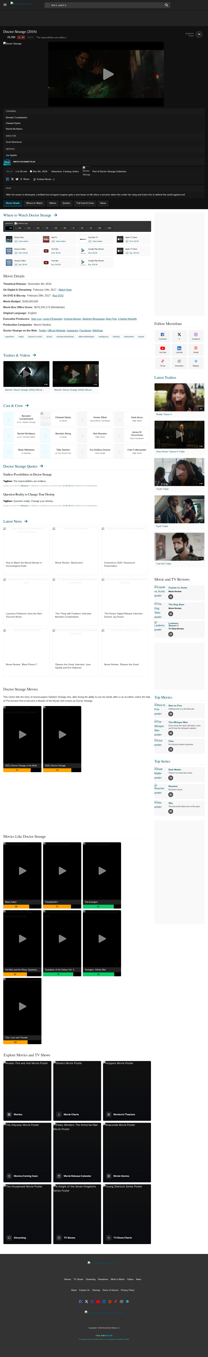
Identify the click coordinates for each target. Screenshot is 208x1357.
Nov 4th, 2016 (40, 171)
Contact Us (84, 1290)
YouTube (162, 352)
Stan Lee (36, 319)
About (74, 1290)
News (138, 1279)
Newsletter (179, 366)
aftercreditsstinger (86, 337)
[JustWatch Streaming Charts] (5, 37)
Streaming (90, 1279)
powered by (9, 223)
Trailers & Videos (16, 355)
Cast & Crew (13, 405)
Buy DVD (58, 295)
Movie (30, 37)
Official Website (56, 330)
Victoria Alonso (72, 319)
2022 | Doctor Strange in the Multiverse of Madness (23, 765)
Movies (67, 1279)
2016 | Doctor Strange (55, 765)
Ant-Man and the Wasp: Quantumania (23, 969)
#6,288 (11, 37)
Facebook (8, 179)
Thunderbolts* (51, 902)
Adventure (56, 171)
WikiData (97, 330)
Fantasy (67, 171)
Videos (130, 1279)
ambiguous (104, 337)
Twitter (42, 330)
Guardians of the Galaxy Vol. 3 (59, 969)
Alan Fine (111, 319)
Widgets (196, 366)
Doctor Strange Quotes (20, 466)
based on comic (35, 337)
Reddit (17, 179)
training (116, 337)
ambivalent (129, 337)
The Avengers (91, 902)
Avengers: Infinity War (95, 969)
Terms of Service (110, 1290)
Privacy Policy (128, 1290)
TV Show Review (176, 629)
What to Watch (118, 1279)
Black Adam (11, 902)
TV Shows (78, 1279)
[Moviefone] (23, 5)
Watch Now (65, 289)
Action (75, 171)
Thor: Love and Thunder (16, 1037)
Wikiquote (24, 486)
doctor (49, 337)
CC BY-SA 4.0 (67, 486)
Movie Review (175, 591)
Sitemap (96, 1290)
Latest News (12, 521)
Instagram (72, 330)
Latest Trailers (165, 377)
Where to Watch (27, 215)
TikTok (162, 366)
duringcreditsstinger (65, 337)
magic (21, 337)
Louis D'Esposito (52, 319)
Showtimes (103, 1279)
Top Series (162, 761)
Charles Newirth (127, 319)
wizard (141, 337)
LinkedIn (179, 352)
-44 (22, 37)
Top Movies (163, 697)
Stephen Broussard (93, 319)
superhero (9, 337)
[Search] (166, 5)
